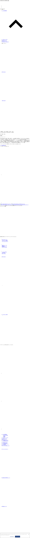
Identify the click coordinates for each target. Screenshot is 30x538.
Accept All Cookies (17, 536)
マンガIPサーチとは (4, 442)
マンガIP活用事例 (4, 10)
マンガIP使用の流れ (3, 145)
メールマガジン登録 (5, 314)
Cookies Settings (12, 536)
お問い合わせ (4, 256)
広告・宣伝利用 (5, 435)
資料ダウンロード (4, 439)
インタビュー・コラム (5, 437)
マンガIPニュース (4, 40)
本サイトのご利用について (5, 445)
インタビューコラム (5, 39)
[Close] (29, 534)
